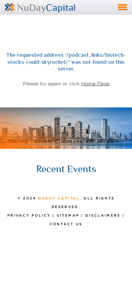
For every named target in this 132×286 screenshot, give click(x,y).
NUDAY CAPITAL (59, 198)
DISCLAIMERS (102, 215)
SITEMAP (68, 215)
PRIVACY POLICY (29, 215)
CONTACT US (66, 224)
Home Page (95, 83)
